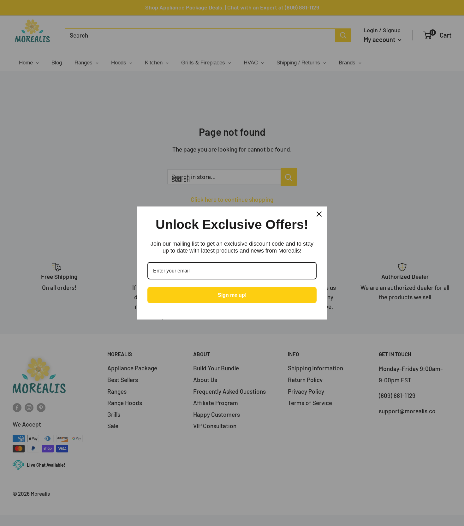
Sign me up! (232, 295)
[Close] (319, 214)
